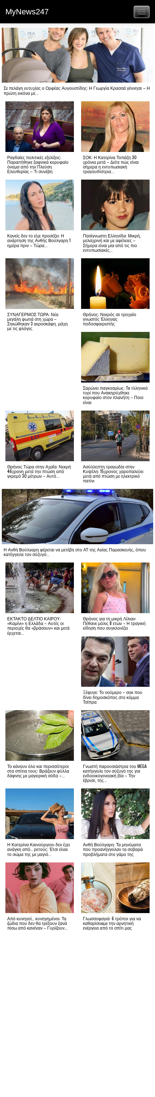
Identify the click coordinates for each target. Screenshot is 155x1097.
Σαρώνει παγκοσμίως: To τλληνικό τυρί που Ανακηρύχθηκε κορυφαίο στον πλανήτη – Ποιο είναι (115, 395)
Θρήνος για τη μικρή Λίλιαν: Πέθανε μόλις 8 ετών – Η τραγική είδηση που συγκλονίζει (114, 623)
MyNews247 (27, 11)
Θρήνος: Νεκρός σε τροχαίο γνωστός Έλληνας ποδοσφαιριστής (109, 319)
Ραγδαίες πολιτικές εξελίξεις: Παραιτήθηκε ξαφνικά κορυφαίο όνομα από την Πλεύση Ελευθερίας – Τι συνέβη (37, 164)
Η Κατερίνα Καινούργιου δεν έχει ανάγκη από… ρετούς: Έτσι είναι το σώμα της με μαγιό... (38, 849)
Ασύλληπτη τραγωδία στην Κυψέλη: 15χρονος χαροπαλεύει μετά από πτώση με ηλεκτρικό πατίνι (113, 473)
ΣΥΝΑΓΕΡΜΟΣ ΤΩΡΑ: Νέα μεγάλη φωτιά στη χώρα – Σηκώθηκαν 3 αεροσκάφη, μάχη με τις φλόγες (37, 321)
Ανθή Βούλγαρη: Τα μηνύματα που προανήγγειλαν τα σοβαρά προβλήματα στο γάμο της (113, 849)
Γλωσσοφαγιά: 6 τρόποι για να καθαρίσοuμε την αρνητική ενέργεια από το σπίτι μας (112, 923)
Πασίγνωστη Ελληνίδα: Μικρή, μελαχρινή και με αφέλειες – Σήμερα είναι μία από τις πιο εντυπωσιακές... (112, 242)
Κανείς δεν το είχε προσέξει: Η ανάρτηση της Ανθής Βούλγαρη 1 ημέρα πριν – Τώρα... (39, 240)
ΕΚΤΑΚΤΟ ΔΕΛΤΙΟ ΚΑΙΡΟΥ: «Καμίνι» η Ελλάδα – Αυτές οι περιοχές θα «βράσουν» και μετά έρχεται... (38, 625)
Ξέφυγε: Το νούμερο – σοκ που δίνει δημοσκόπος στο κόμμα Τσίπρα (112, 696)
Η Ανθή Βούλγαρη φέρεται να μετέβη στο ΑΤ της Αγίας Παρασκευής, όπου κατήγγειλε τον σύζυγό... (75, 551)
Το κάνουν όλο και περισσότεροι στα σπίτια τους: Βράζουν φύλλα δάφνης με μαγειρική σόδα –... (38, 770)
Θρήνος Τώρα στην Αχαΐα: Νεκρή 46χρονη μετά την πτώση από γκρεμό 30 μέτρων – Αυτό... (39, 471)
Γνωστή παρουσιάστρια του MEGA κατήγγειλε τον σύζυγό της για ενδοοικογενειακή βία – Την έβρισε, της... (115, 773)
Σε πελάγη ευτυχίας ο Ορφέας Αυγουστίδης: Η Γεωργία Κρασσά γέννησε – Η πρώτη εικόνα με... (77, 90)
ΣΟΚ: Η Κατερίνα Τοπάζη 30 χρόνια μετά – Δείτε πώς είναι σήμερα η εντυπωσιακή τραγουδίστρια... (111, 164)
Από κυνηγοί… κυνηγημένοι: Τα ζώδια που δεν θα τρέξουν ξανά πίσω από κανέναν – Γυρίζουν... (37, 923)
